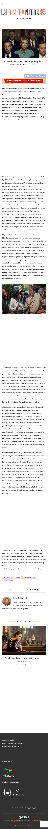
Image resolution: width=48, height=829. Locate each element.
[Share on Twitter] (32, 590)
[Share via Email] (37, 590)
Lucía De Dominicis (19, 64)
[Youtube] (30, 18)
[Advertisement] (24, 149)
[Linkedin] (27, 18)
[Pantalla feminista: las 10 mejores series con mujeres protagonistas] (24, 640)
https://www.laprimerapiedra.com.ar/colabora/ (25, 569)
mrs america (8, 577)
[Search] (46, 3)
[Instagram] (23, 18)
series (18, 577)
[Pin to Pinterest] (35, 590)
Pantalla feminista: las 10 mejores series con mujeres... (24, 658)
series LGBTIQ (8, 581)
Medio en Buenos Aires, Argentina (24, 826)
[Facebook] (17, 18)
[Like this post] (28, 590)
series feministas (30, 577)
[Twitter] (20, 18)
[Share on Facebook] (30, 590)
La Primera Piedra (16, 820)
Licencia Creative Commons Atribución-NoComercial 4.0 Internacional (28, 821)
